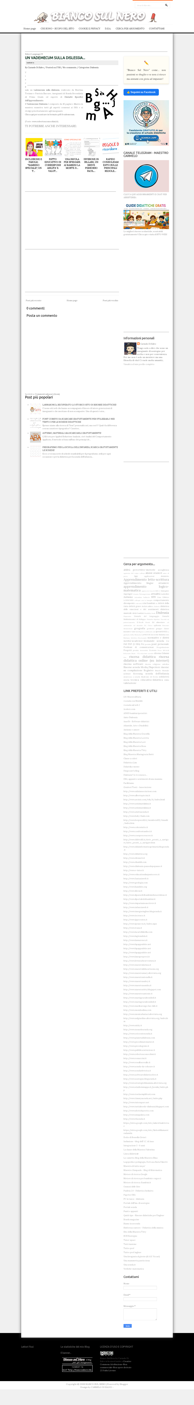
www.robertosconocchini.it (45, 121)
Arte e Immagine (162, 591)
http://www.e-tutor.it (134, 870)
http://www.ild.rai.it (133, 891)
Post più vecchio (110, 300)
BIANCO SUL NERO (95, 1384)
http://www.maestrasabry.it (137, 981)
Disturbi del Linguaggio (146, 616)
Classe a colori (130, 758)
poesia (148, 644)
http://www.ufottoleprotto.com (139, 1110)
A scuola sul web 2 (132, 705)
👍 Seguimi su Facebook (141, 92)
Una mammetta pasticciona (137, 1260)
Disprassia (127, 616)
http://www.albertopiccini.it (137, 795)
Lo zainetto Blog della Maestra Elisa (140, 1158)
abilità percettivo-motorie (139, 569)
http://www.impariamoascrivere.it (140, 903)
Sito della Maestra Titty (135, 1232)
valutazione (130, 682)
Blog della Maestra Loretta (136, 738)
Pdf (125, 644)
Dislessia (94, 67)
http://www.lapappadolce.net (137, 944)
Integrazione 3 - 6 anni (134, 1145)
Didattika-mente (131, 766)
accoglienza (163, 570)
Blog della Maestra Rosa (135, 746)
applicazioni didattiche (156, 576)
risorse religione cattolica (157, 664)
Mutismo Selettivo (130, 638)
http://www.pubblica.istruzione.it (139, 1050)
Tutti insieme (130, 1244)
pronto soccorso (140, 650)
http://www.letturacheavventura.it (140, 960)
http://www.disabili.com (135, 862)
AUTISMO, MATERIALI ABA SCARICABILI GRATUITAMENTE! (71, 433)
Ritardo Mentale (162, 670)
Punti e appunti (131, 1211)
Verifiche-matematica (134, 1269)
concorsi (138, 603)
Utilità (166, 680)
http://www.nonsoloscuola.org (138, 1029)
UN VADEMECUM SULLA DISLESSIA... (55, 58)
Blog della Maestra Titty (135, 750)
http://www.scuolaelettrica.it (137, 1070)
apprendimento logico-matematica (146, 588)
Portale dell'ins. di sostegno (137, 1203)
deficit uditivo (147, 606)
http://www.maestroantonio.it (138, 993)
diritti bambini (138, 613)
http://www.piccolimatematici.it (139, 1042)
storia (126, 680)
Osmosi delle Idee (132, 1186)
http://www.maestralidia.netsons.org (141, 969)
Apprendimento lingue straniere (146, 582)
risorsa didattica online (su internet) (146, 659)
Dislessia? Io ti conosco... (135, 775)
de (156, 603)
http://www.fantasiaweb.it (136, 878)
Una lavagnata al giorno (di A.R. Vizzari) (142, 1256)
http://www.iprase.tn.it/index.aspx (140, 924)
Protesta (152, 650)
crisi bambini (148, 603)
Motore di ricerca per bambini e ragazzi (142, 1178)
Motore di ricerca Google (135, 1174)
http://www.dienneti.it (134, 858)
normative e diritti (158, 637)
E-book (140, 622)
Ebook (147, 622)
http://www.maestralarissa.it (137, 965)
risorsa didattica (142, 657)
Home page (29, 28)
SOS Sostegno (130, 1236)
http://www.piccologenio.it (136, 1046)
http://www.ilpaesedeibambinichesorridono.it (145, 895)
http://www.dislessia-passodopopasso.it (143, 866)
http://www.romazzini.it (135, 1058)
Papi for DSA (129, 1195)
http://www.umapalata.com (136, 1115)
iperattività (161, 631)
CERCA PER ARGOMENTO (130, 28)
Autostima (138, 597)
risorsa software (133, 663)
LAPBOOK (146, 634)
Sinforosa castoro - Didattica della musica (143, 1227)
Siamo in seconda (132, 1223)
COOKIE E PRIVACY (89, 28)
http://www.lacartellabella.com (138, 932)
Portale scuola (130, 1207)
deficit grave (135, 606)
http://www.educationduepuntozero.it (142, 874)
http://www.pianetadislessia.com (139, 1038)
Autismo (128, 596)
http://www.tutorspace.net (136, 1102)
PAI (167, 641)
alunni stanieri (154, 572)
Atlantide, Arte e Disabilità (136, 725)
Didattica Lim (130, 762)
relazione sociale (146, 653)
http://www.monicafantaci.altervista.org (143, 1014)
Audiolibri (165, 594)
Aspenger (128, 594)
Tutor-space (129, 1240)
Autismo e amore (131, 729)
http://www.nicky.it (133, 1025)
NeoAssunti (142, 638)
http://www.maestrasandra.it (137, 985)
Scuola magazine (131, 1219)
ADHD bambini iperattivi (135, 713)
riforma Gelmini (161, 653)
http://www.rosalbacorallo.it (137, 1062)
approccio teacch (148, 591)
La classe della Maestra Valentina (139, 1149)
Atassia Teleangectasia (142, 594)
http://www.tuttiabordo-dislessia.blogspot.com (146, 1106)
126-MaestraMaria (132, 697)
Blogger (124, 1384)
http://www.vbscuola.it (134, 1119)
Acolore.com (129, 709)
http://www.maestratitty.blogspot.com (142, 989)
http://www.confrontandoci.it (138, 831)
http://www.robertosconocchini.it (140, 1054)
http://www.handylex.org (135, 887)
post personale (160, 643)
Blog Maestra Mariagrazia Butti (139, 754)
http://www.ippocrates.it (135, 919)
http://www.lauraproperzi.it (137, 956)
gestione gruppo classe (158, 628)
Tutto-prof (129, 1248)
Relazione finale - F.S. (132, 653)
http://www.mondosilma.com (137, 1010)
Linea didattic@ (131, 1153)
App (136, 576)
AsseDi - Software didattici (136, 721)
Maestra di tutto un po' (134, 1166)
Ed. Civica (148, 625)
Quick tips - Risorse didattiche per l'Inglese (144, 1215)
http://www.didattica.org (135, 854)
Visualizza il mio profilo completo (139, 364)
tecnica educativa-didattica (146, 679)
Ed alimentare (158, 622)
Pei (142, 644)
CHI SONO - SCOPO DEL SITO (57, 28)
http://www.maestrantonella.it (138, 977)
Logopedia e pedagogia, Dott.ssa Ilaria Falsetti (145, 1162)
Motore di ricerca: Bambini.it (137, 1182)
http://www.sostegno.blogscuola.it (140, 1079)
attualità (155, 593)
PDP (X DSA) (134, 644)
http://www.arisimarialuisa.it (137, 803)
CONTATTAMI (156, 28)
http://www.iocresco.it (134, 915)
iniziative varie (129, 631)
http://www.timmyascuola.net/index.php (143, 1098)
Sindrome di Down (149, 677)
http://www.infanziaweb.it (136, 907)
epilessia (157, 625)
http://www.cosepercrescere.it (138, 835)
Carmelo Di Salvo (148, 344)
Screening (138, 673)
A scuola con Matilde (133, 701)
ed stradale (138, 625)
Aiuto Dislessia (130, 717)
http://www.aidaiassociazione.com (140, 791)
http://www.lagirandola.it (135, 936)
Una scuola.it (130, 1264)
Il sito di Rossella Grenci (135, 1137)
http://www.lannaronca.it (135, 940)
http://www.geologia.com (136, 882)
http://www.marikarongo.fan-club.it (140, 1006)
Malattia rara (164, 634)
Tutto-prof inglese (132, 1252)
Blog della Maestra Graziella (137, 734)
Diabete (157, 606)
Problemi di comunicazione (139, 647)
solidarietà (164, 676)
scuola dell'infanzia (157, 673)
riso (125, 657)
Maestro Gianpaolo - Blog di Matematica (143, 1170)
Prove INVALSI (163, 650)
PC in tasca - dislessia (134, 1199)
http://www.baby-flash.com (136, 816)
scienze (127, 673)
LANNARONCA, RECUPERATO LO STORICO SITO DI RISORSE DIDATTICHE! (79, 404)
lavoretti (154, 634)
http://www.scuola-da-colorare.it (139, 1066)
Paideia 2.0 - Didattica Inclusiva (138, 1190)
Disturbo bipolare (153, 619)
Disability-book (149, 613)
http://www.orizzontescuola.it (138, 1033)
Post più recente (33, 300)
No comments (69, 67)
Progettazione (163, 647)
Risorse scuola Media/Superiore (142, 667)
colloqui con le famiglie (143, 600)
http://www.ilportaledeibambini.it (140, 899)
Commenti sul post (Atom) (47, 394)
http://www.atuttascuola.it (136, 812)
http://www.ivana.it (133, 928)
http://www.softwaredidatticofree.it (141, 1074)
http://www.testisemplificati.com (139, 1094)
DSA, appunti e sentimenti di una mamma (143, 779)
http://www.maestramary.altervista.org (142, 973)
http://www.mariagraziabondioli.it (140, 997)
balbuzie (146, 597)
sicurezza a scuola (132, 677)
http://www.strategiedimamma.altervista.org (145, 1083)
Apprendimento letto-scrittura (146, 579)
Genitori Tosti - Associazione (137, 787)
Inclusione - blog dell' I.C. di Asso (139, 1141)
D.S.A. (108, 28)
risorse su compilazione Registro (146, 669)
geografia (139, 628)
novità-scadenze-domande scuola (144, 640)
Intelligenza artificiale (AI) (145, 632)
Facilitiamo (129, 783)
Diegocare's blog (131, 771)
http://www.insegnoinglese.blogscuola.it (143, 911)
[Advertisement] (96, 45)
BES (153, 596)
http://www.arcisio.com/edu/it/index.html (144, 799)
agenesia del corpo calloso (134, 573)
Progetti (128, 650)
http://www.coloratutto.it (136, 827)
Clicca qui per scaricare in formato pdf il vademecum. (50, 114)
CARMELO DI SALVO (101, 1387)
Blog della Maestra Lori (135, 742)
